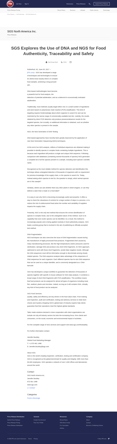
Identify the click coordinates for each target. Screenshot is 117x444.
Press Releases (10, 14)
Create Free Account (40, 420)
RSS (65, 62)
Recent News (64, 420)
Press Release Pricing (13, 422)
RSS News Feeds (65, 422)
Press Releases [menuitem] (80, 4)
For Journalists (64, 425)
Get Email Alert (53, 62)
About (88, 420)
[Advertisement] (58, 21)
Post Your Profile (38, 422)
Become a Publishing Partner (94, 425)
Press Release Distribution (15, 425)
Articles (62, 428)
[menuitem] (89, 4)
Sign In (27, 4)
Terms (30, 438)
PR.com (31, 72)
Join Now (18, 4)
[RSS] (62, 62)
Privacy (36, 438)
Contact (32, 388)
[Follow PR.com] (108, 439)
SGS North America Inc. (31, 14)
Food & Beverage (20, 14)
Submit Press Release (101, 4)
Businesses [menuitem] (70, 4)
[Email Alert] (46, 62)
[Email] (70, 62)
